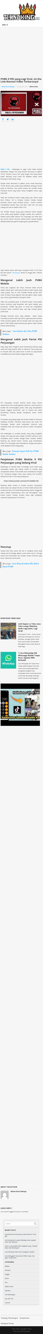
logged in (12, 1212)
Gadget (7, 1274)
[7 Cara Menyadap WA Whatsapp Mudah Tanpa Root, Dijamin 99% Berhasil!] (8, 660)
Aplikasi (7, 1266)
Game (7, 1278)
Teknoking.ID (16, 273)
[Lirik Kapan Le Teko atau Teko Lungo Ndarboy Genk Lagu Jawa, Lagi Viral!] (8, 631)
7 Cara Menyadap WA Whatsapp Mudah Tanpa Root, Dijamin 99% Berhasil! (29, 656)
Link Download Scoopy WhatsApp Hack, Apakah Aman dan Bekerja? (20, 1241)
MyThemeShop (25, 1331)
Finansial (7, 1270)
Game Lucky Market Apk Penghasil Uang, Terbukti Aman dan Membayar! (21, 1247)
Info (6, 1282)
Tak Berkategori (10, 1295)
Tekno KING (15, 1329)
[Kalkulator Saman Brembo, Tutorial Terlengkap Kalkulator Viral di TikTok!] (20, 705)
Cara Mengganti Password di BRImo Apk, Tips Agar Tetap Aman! (20, 1257)
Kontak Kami (24, 1318)
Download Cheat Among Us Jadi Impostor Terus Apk (20, 1235)
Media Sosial (34, 87)
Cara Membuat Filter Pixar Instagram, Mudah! (19, 1252)
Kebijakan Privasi (7, 1323)
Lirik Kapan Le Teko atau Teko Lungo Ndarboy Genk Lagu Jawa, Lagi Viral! (29, 627)
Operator (8, 1290)
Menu (4, 25)
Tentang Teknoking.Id (9, 1318)
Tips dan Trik (9, 1299)
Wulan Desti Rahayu (8, 87)
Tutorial (7, 1303)
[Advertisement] (21, 54)
